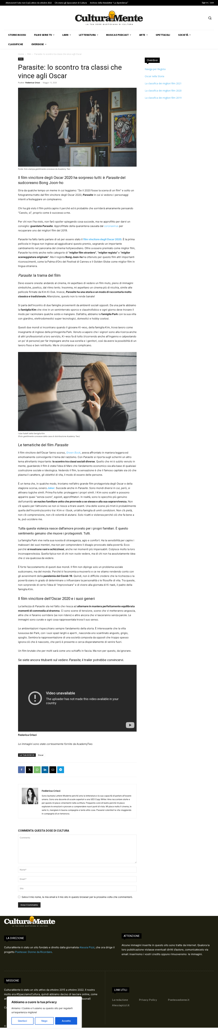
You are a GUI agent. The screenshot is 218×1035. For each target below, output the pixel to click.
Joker (50, 488)
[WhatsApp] (37, 769)
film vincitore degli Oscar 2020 (102, 239)
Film (29, 54)
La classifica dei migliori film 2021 (163, 83)
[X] (29, 769)
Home (21, 54)
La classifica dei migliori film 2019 (163, 97)
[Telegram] (60, 769)
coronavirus (111, 226)
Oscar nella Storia (154, 76)
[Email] (52, 769)
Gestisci (22, 1020)
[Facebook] (21, 769)
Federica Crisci (32, 82)
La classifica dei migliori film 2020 (163, 90)
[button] (210, 18)
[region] (44, 1012)
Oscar (41, 755)
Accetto (66, 1020)
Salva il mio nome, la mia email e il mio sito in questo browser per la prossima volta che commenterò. (77, 896)
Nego (44, 1020)
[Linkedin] (45, 769)
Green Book (73, 452)
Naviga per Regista (155, 69)
